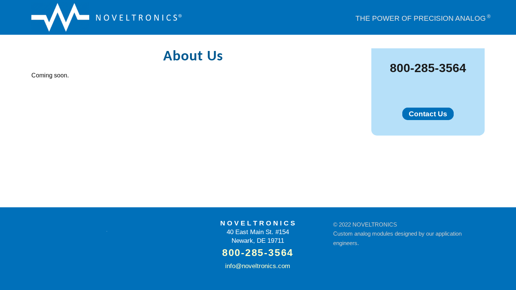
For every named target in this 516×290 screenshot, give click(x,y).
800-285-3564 (428, 68)
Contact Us (428, 114)
